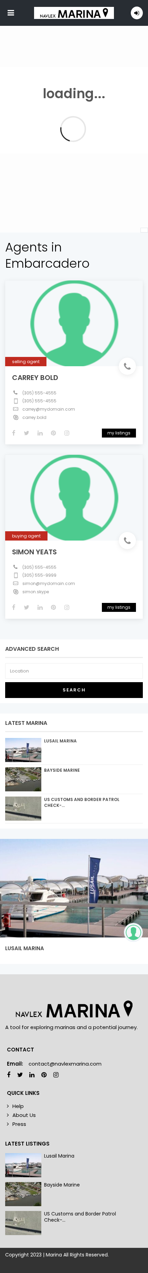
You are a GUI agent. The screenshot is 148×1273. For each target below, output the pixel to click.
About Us (24, 1115)
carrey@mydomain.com (48, 409)
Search (74, 690)
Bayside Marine (62, 770)
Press (19, 1124)
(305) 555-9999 (39, 575)
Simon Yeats (34, 552)
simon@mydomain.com (48, 583)
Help (18, 1106)
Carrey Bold (35, 377)
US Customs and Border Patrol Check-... (80, 1216)
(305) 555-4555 (39, 393)
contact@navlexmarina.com (65, 1063)
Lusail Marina (60, 741)
